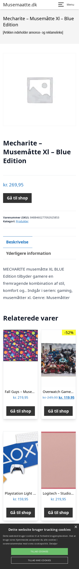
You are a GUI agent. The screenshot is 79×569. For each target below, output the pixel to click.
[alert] (39, 546)
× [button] (75, 527)
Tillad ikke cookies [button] (39, 560)
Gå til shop (17, 198)
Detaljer (53, 543)
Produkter (22, 221)
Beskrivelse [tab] (17, 242)
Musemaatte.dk (20, 5)
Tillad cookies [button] (39, 551)
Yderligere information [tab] (28, 253)
